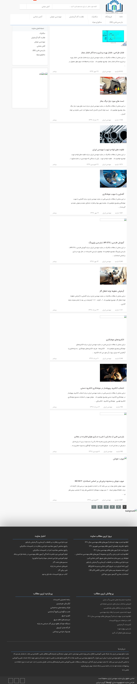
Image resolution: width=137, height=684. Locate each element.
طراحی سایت (129, 682)
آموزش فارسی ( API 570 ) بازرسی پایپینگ (106, 243)
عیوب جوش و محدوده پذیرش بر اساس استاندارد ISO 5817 (99, 481)
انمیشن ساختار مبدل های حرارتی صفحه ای (115, 603)
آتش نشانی (37, 16)
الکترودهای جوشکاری (115, 340)
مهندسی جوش (55, 16)
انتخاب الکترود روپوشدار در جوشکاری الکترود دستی (102, 388)
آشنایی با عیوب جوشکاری (113, 194)
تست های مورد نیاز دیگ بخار (112, 101)
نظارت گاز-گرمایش (76, 16)
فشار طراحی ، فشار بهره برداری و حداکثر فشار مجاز (102, 53)
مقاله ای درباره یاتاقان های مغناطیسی (117, 608)
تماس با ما (125, 670)
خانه (121, 16)
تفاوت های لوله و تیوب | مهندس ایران (108, 150)
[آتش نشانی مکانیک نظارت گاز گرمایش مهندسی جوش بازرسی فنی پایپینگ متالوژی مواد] (39, 6)
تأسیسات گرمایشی (124, 624)
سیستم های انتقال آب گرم (121, 632)
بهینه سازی (116, 682)
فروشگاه (108, 16)
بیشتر (54, 71)
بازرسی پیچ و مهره (124, 628)
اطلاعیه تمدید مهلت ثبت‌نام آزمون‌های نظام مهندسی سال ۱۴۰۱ (109, 616)
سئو (122, 682)
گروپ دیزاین (100, 682)
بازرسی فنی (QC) (116, 22)
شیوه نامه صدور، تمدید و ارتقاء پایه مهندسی (115, 612)
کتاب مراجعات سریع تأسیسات (120, 620)
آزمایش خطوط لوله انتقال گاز (112, 291)
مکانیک (95, 16)
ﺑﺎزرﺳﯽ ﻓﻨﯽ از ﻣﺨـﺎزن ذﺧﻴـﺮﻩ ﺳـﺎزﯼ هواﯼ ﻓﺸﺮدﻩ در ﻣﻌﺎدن (99, 437)
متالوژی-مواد (97, 22)
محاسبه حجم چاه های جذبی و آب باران (117, 599)
